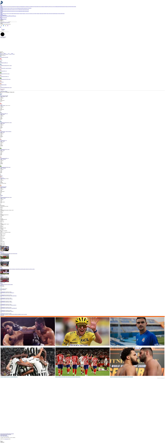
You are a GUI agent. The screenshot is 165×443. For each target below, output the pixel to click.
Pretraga (6, 435)
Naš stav (47, 13)
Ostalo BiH (46, 6)
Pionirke (4, 198)
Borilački (15, 13)
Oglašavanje (9, 434)
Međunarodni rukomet (22, 9)
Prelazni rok (67, 6)
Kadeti (4, 123)
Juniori (4, 114)
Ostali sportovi (42, 13)
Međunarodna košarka (20, 8)
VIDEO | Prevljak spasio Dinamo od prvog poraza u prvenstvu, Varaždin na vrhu (123, 346)
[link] (82, 100)
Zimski (1, 13)
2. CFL (1, 104)
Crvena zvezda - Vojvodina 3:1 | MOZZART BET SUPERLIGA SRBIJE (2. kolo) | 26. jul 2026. (13, 314)
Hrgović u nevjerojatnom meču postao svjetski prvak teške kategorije (121, 376)
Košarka (3, 91)
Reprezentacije (63, 6)
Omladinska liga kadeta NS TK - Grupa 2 (6, 122)
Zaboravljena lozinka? (3, 22)
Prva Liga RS (2, 9)
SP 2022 (72, 6)
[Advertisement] (82, 45)
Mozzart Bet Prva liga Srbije (4, 95)
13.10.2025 (1, 89)
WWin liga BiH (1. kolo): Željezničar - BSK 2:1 (6, 311)
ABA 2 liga (1, 177)
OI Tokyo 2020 (60, 13)
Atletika (12, 13)
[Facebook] (3, 26)
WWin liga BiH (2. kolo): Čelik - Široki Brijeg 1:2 (7, 292)
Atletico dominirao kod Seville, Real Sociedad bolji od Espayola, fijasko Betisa (67, 376)
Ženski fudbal (36, 6)
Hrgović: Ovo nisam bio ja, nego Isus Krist (7, 346)
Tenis (7, 13)
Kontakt (6, 434)
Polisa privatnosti (11, 433)
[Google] (1, 26)
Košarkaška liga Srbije (3, 186)
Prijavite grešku (2, 435)
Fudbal (1, 91)
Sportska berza (4, 13)
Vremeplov (37, 13)
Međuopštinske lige (23, 6)
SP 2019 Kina (29, 8)
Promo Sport (50, 13)
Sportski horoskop (55, 13)
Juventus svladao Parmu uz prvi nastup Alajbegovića (9, 376)
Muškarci (4, 96)
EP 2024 (70, 6)
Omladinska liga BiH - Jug (4, 113)
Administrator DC (2, 301)
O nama (3, 433)
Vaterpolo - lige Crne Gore (26, 13)
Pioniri (4, 132)
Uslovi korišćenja (6, 433)
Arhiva (2, 51)
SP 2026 (75, 6)
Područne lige (18, 6)
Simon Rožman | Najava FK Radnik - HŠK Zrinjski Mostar (8, 295)
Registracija (8, 22)
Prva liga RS (7, 6)
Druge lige (10, 6)
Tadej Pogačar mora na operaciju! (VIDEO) (62, 346)
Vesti (1, 433)
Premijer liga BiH (2, 6)
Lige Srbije (49, 6)
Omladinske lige (32, 6)
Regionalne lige (14, 6)
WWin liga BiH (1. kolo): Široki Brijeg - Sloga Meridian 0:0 (8, 308)
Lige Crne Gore (53, 6)
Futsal (39, 6)
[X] (6, 26)
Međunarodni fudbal (58, 6)
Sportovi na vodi (32, 13)
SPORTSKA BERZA (3, 19)
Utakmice (3, 29)
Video (35, 13)
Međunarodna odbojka (21, 11)
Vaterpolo (21, 13)
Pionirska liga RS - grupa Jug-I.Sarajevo (5, 131)
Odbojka (6, 91)
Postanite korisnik (2, 434)
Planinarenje (18, 13)
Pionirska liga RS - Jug (3, 140)
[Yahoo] (8, 26)
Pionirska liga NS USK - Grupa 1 (4, 149)
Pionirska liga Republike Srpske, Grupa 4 (6, 197)
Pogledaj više (2, 285)
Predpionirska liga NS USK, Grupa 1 (5, 167)
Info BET (45, 13)
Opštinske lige (28, 6)
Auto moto (9, 13)
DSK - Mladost (3, 289)
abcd (1, 288)
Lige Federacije (42, 6)
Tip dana (63, 13)
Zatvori (1, 441)
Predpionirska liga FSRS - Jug (4, 158)
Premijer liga (5, 8)
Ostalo (8, 8)
